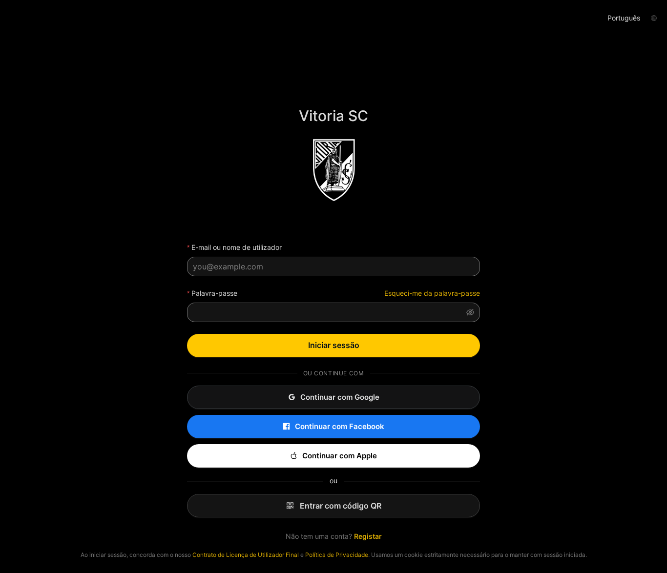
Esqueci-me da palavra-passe (432, 293)
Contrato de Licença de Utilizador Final (245, 554)
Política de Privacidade (336, 554)
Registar (368, 536)
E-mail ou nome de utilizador (236, 247)
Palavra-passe (214, 293)
